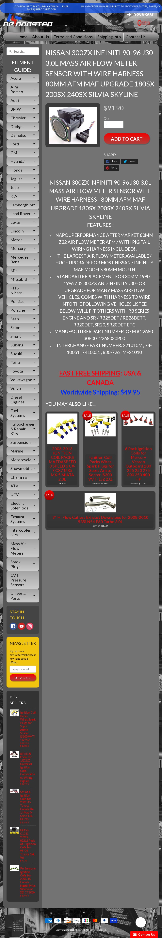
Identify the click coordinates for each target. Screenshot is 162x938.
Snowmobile (21, 468)
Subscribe (22, 678)
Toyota (16, 371)
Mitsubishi (20, 279)
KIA (13, 196)
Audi (14, 100)
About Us (40, 36)
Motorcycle (20, 459)
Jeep (14, 187)
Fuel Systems (17, 413)
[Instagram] (29, 626)
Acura (15, 78)
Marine (16, 451)
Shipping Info (109, 36)
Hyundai (17, 161)
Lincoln (17, 231)
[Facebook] (13, 626)
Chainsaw (18, 477)
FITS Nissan (16, 290)
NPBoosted (79, 930)
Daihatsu (18, 135)
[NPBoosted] (28, 20)
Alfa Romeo (16, 89)
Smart (15, 336)
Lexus (15, 222)
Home (22, 36)
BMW (15, 109)
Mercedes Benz (19, 259)
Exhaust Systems (17, 519)
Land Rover (20, 213)
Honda (16, 170)
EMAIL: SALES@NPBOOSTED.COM (48, 8)
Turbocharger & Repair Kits (22, 429)
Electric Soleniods (19, 505)
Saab (14, 318)
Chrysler (18, 117)
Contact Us (136, 36)
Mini (14, 270)
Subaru (16, 344)
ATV (14, 485)
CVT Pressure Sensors (18, 580)
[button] (141, 923)
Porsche (17, 310)
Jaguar (16, 178)
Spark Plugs (15, 564)
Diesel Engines (17, 399)
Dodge (16, 126)
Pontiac (17, 301)
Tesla (15, 362)
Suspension (20, 442)
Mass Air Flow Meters (18, 548)
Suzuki (16, 353)
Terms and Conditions (73, 36)
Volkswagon (21, 379)
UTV (14, 494)
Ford (14, 143)
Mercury (18, 248)
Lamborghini (21, 204)
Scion (15, 327)
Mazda (16, 239)
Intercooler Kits (20, 532)
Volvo (15, 388)
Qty (106, 118)
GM (13, 152)
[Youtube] (21, 626)
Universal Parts (18, 595)
